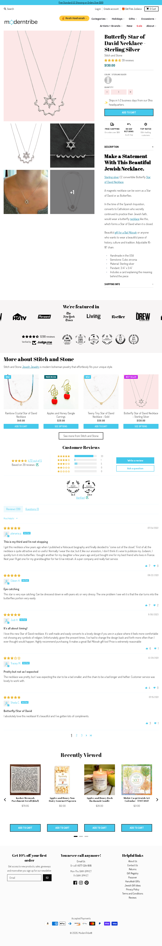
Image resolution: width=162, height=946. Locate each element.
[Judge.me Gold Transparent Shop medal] (94, 339)
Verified (80, 497)
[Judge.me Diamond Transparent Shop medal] (89, 487)
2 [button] (76, 735)
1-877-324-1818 (84, 865)
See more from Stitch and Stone (81, 436)
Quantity (108, 87)
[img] (12, 528)
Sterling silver (111, 177)
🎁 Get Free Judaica (132, 8)
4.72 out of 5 (35, 460)
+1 (72, 192)
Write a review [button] (135, 460)
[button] (49, 76)
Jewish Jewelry (30, 367)
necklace (134, 219)
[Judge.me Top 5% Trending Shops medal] (134, 339)
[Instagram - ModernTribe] (81, 883)
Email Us (81, 861)
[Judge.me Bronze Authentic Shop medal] (107, 339)
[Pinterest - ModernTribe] (86, 883)
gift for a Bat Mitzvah (126, 232)
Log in (98, 8)
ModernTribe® (85, 932)
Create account (111, 8)
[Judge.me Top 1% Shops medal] (120, 339)
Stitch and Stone (113, 55)
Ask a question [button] (135, 468)
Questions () (32, 509)
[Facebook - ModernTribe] (75, 883)
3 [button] (81, 735)
